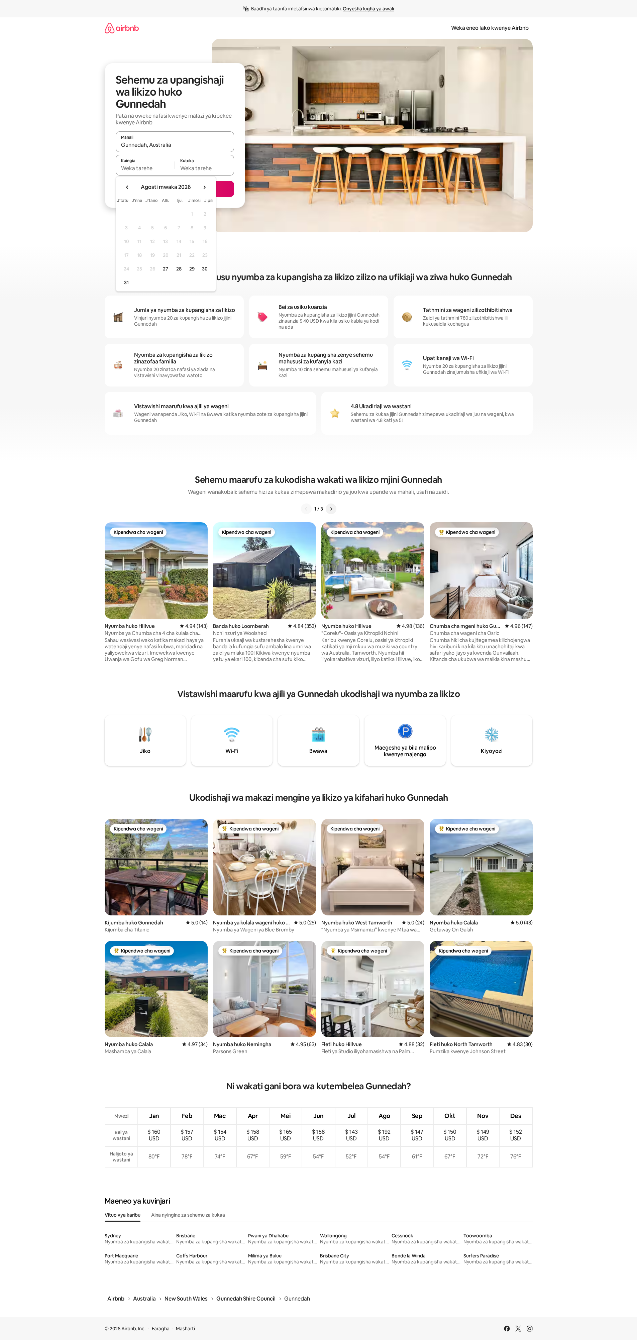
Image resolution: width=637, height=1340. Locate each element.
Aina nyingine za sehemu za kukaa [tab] (188, 1215)
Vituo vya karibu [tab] (122, 1215)
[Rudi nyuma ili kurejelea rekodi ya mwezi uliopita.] (127, 187)
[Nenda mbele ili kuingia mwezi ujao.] (204, 187)
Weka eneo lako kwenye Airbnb (490, 27)
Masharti (185, 1329)
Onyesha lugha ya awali (368, 9)
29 (192, 269)
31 (126, 283)
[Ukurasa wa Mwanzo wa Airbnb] (122, 27)
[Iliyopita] (306, 509)
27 (165, 269)
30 (205, 269)
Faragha (161, 1329)
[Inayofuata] (331, 509)
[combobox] (175, 145)
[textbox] (145, 168)
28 (179, 269)
